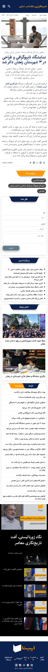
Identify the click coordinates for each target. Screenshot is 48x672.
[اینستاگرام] (24, 665)
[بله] (20, 665)
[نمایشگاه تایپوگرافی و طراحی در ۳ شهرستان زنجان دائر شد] (24, 32)
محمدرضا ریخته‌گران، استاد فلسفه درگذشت (30, 475)
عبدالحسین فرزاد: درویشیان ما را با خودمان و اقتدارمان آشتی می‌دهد (24, 278)
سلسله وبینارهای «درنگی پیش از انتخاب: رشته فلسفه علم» (25, 433)
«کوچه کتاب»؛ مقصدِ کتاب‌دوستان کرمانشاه (28, 273)
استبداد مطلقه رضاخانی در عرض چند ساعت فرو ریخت (24, 294)
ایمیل (43, 223)
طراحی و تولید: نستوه (21, 668)
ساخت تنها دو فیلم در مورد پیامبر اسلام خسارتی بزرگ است (25, 444)
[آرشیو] (16, 665)
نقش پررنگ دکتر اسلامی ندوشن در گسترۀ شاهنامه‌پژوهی (23, 298)
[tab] (31, 385)
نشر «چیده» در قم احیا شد (36, 490)
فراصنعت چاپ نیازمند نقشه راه (12, 585)
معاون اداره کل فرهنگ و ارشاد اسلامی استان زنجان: (24, 52)
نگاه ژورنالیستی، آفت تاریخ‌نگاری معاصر (31, 412)
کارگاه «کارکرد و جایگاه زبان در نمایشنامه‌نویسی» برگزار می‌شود (24, 449)
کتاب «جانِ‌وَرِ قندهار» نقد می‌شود (33, 407)
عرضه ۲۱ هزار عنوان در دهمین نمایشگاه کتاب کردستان (27, 423)
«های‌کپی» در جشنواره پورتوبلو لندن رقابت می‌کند (28, 418)
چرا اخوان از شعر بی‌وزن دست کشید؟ (12, 603)
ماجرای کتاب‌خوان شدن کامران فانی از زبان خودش (28, 480)
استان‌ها (34, 15)
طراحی (41, 191)
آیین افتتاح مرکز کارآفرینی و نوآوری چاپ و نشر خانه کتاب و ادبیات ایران (12, 621)
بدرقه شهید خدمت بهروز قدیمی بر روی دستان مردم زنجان (25, 342)
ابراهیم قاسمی (38, 180)
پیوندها (18, 658)
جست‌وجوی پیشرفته (8, 658)
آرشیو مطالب (42, 658)
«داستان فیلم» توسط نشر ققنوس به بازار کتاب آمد (28, 462)
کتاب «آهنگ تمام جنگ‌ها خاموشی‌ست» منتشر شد (25, 287)
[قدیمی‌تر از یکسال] (24, 326)
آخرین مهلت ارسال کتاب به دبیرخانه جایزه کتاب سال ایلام (23, 283)
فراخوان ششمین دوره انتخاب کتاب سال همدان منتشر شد (25, 485)
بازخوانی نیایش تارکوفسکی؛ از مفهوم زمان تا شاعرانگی (27, 402)
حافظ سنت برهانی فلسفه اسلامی (32, 290)
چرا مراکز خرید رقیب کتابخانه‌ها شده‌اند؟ (31, 397)
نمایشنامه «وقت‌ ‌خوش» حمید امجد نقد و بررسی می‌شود (25, 428)
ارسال (11, 248)
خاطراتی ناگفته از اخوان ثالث (12, 569)
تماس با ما (33, 658)
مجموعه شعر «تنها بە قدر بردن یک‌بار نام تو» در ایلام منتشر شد (25, 455)
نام (44, 212)
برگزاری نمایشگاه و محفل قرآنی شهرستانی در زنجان (25, 376)
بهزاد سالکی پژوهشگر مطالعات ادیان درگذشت (29, 392)
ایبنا (33, 8)
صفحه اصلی (43, 15)
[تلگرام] (27, 665)
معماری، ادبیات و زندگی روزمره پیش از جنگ (30, 438)
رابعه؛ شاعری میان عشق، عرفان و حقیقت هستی (26, 269)
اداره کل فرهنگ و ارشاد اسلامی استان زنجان (27, 185)
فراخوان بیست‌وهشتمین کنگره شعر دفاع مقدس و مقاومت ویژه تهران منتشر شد (24, 497)
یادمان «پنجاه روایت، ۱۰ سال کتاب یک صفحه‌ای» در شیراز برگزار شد (25, 469)
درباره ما (25, 658)
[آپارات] (31, 665)
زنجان (27, 15)
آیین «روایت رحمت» (15, 553)
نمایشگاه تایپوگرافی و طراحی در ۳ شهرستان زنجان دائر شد (24, 59)
